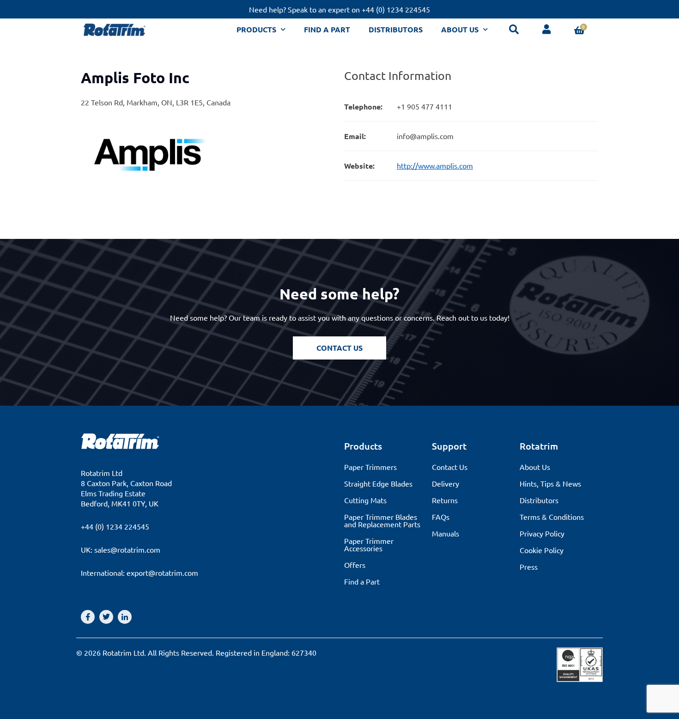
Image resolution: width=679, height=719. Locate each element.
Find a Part (327, 29)
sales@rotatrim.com (127, 549)
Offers (354, 564)
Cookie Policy (542, 549)
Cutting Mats (365, 500)
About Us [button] (460, 29)
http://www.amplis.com (435, 165)
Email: (355, 136)
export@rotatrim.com (162, 572)
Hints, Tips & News (550, 483)
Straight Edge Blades (378, 483)
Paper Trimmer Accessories (369, 544)
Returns (445, 500)
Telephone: (363, 106)
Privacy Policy (542, 533)
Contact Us (449, 466)
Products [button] (256, 29)
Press (529, 566)
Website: (359, 166)
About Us (535, 466)
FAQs (440, 516)
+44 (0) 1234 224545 (115, 526)
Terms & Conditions (552, 516)
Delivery (445, 483)
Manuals (445, 533)
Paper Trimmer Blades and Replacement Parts (382, 520)
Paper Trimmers (370, 466)
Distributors (396, 29)
